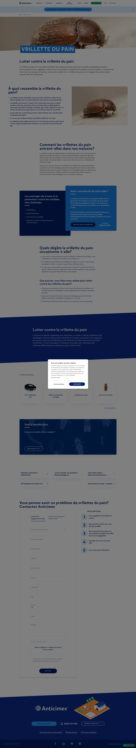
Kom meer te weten (55, 377)
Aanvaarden (77, 384)
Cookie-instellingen (59, 384)
